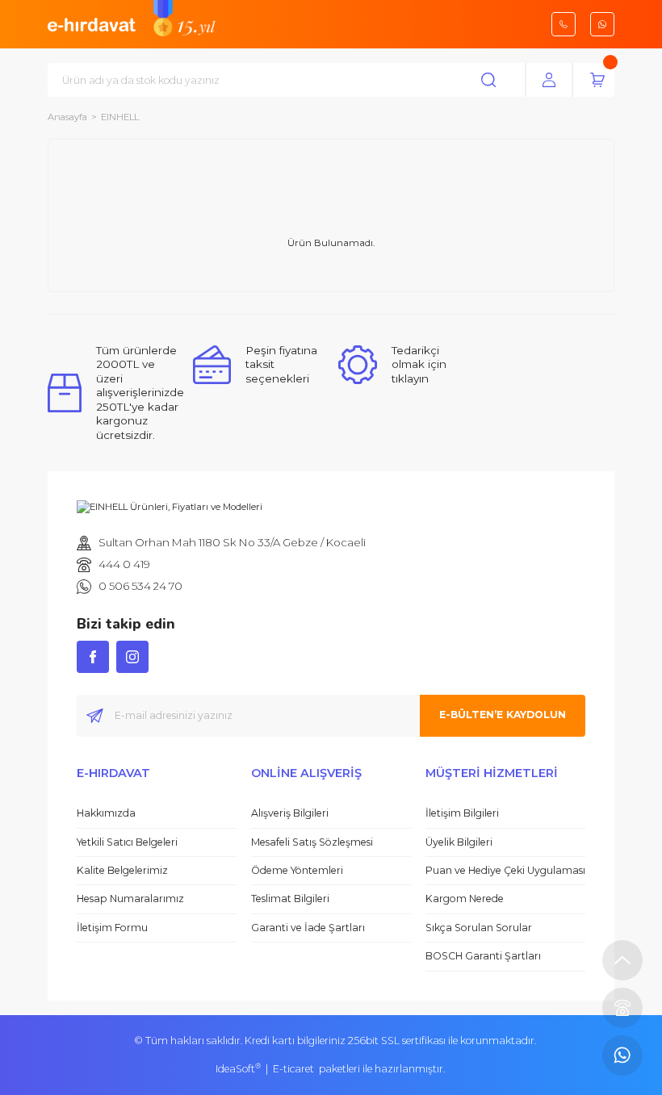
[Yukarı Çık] (622, 960)
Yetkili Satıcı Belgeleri (127, 842)
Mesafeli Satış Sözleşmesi (312, 842)
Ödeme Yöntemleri (297, 870)
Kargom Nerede (464, 898)
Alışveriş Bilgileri (290, 813)
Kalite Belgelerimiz (122, 870)
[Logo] (92, 23)
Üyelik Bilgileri (458, 842)
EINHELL (120, 117)
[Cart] (597, 80)
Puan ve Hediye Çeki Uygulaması (505, 870)
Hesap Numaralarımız (130, 898)
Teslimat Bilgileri (290, 898)
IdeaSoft (238, 1069)
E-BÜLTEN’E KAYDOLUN (502, 714)
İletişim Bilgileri (462, 813)
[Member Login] (549, 80)
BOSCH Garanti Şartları (483, 956)
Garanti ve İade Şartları (308, 928)
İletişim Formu (112, 928)
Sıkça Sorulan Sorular (478, 928)
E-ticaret (293, 1069)
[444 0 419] (622, 1008)
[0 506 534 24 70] (622, 1055)
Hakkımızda (106, 813)
